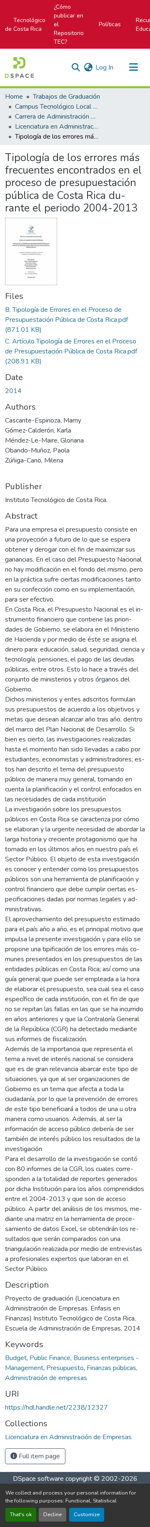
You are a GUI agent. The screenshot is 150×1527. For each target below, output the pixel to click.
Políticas (110, 24)
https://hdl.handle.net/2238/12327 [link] (56, 1407)
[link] (75, 320)
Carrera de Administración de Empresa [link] (56, 116)
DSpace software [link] (38, 1478)
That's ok (21, 1514)
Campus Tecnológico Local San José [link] (56, 106)
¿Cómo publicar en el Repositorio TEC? (69, 24)
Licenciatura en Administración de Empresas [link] (56, 126)
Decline (52, 1514)
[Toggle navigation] (133, 67)
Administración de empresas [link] (46, 1378)
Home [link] (14, 96)
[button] (19, 67)
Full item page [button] (38, 1456)
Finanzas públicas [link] (111, 1368)
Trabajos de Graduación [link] (66, 96)
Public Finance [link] (50, 1358)
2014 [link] (13, 390)
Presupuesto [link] (65, 1368)
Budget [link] (16, 1358)
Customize (87, 1514)
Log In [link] (104, 67)
